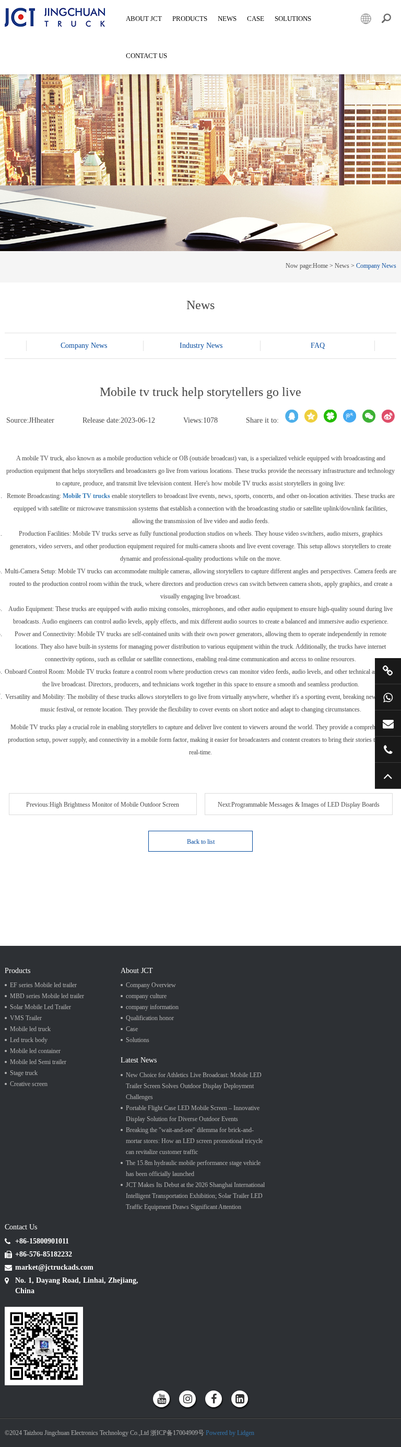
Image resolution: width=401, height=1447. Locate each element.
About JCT (144, 18)
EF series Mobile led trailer (59, 62)
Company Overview (151, 985)
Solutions (137, 1040)
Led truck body (29, 1040)
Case (255, 18)
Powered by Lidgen (230, 1433)
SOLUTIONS (293, 18)
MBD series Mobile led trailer (196, 62)
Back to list (201, 841)
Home (320, 265)
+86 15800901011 (388, 697)
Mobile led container (35, 1051)
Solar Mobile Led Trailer (321, 62)
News (227, 18)
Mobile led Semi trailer (38, 1062)
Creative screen (29, 1084)
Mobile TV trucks (86, 496)
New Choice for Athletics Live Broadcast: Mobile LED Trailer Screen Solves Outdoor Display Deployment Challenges (194, 1086)
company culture (146, 996)
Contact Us (146, 56)
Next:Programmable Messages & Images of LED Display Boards (299, 804)
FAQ (318, 345)
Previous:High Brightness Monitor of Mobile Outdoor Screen (102, 804)
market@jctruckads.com (388, 723)
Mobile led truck (30, 1029)
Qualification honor (150, 1018)
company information (152, 1007)
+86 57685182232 (388, 749)
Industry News (201, 345)
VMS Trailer (26, 1018)
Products (189, 18)
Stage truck (24, 1073)
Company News (376, 265)
